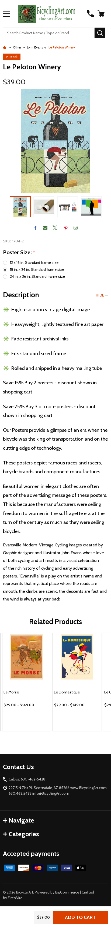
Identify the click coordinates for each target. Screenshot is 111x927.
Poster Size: (19, 252)
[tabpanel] (26, 682)
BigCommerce (67, 892)
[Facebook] (35, 228)
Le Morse (11, 692)
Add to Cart (80, 917)
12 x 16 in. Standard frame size (34, 262)
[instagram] (75, 228)
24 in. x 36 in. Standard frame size (37, 276)
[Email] (45, 228)
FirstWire (15, 897)
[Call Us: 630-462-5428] (90, 13)
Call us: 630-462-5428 (27, 779)
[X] (55, 228)
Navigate (21, 820)
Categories (24, 834)
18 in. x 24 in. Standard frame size (37, 269)
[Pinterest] (66, 228)
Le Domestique (67, 692)
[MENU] (6, 13)
